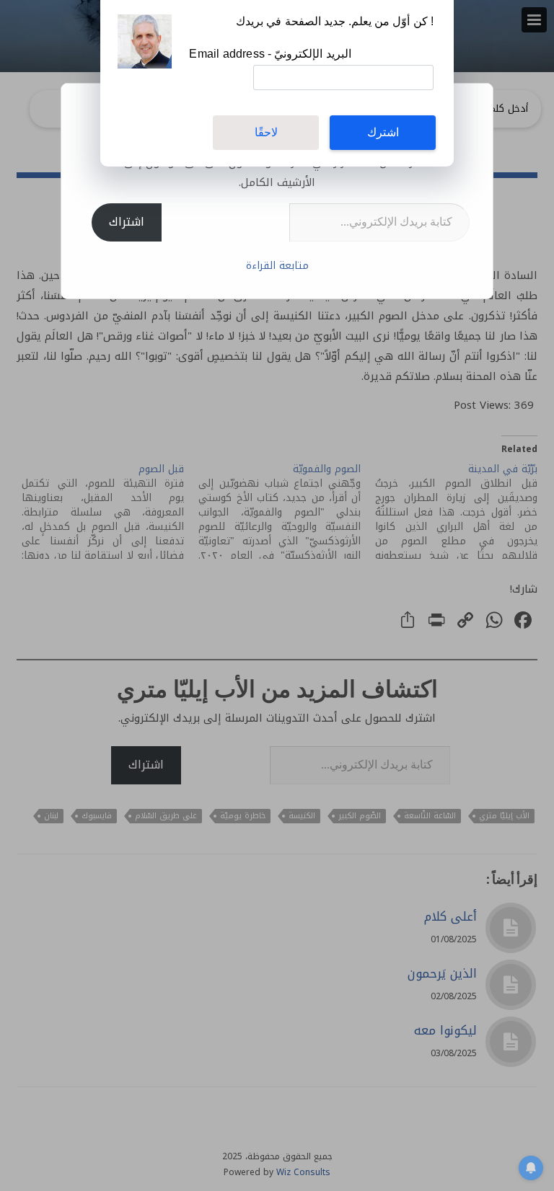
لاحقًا (266, 132)
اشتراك (126, 222)
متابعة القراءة (277, 265)
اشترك (383, 132)
